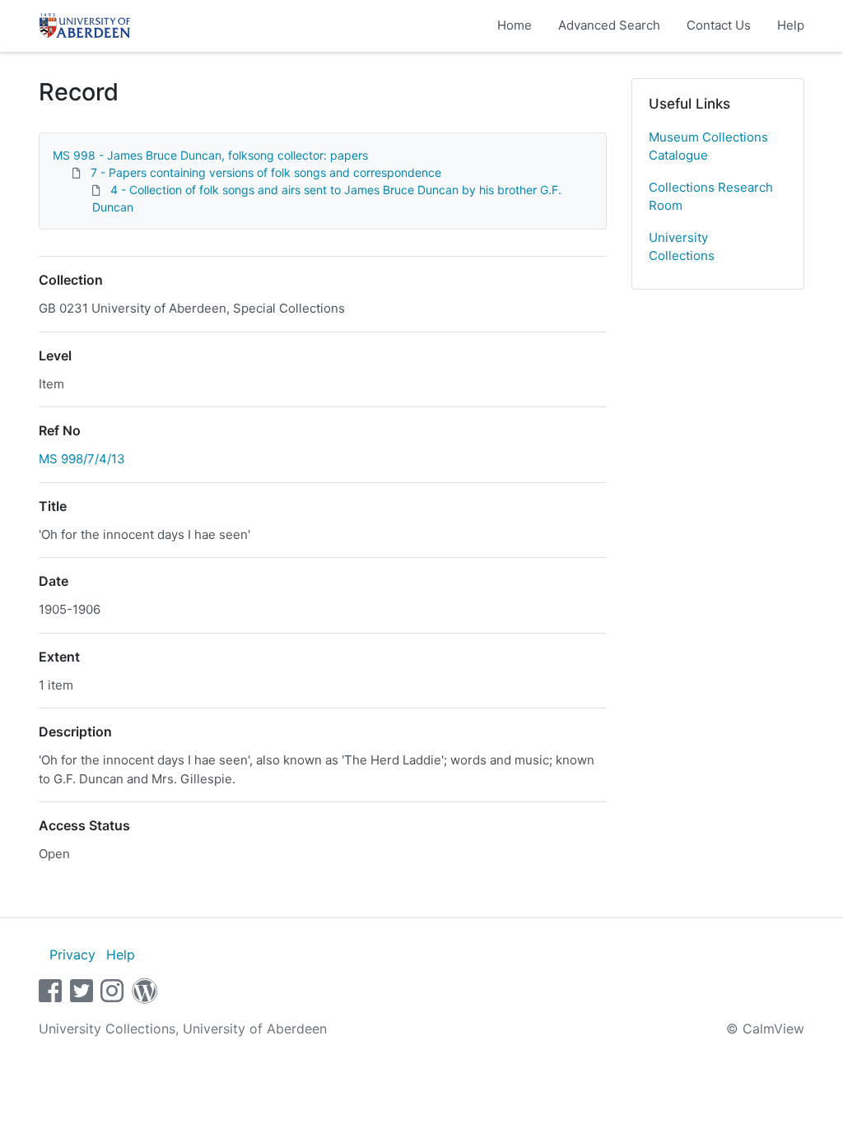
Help (790, 25)
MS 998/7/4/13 (82, 459)
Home (514, 25)
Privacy (72, 954)
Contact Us (719, 25)
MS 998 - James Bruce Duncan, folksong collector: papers (210, 155)
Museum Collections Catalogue (708, 146)
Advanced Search (609, 25)
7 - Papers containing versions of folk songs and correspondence (266, 172)
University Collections (682, 247)
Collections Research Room (711, 196)
